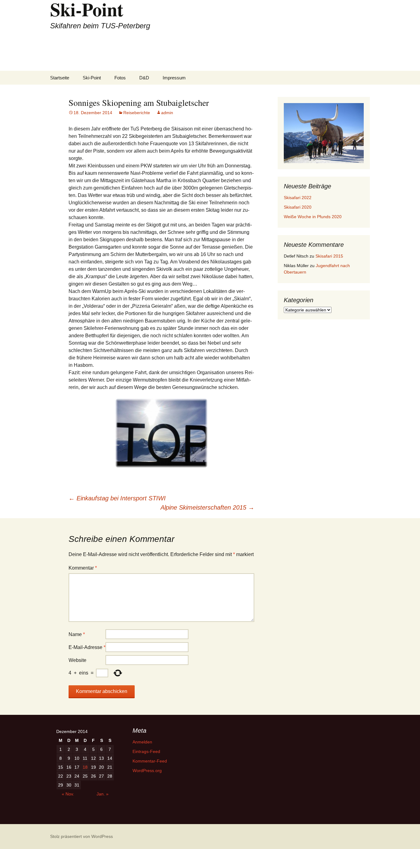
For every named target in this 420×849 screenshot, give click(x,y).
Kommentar (83, 568)
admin (167, 112)
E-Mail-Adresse (87, 647)
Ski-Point (92, 77)
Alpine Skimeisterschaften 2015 (207, 507)
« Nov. (68, 793)
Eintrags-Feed (146, 751)
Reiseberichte (136, 112)
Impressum (174, 77)
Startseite (59, 77)
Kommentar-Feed (150, 761)
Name (77, 634)
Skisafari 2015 (329, 256)
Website (77, 660)
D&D (144, 77)
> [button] (356, 131)
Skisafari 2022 (297, 197)
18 (85, 767)
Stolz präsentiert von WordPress (81, 836)
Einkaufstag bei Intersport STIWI (117, 498)
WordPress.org (147, 770)
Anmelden (142, 741)
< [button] (291, 131)
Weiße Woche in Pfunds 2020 (313, 216)
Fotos (120, 77)
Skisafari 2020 (297, 207)
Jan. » (103, 793)
